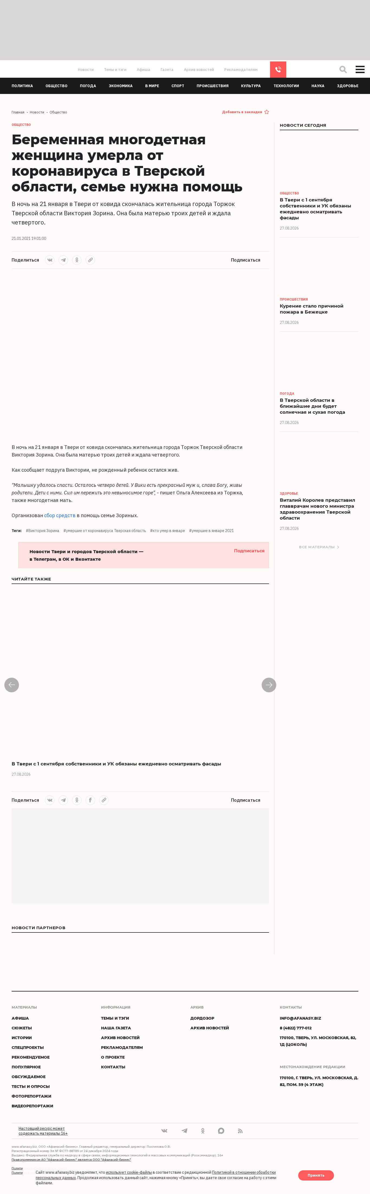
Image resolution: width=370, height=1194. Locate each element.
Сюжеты (22, 1027)
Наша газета (116, 1027)
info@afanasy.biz (300, 1018)
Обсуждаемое (29, 1076)
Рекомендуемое (31, 1057)
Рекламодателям (241, 69)
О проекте (113, 1057)
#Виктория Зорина (42, 530)
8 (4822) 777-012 (278, 69)
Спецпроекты (28, 1047)
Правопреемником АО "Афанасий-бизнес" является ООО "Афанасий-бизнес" (71, 1159)
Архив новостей (199, 69)
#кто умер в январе (167, 530)
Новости (86, 69)
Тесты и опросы (31, 1086)
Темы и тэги (115, 69)
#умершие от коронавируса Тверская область (104, 530)
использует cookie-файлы (129, 1172)
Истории (22, 1037)
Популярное (26, 1066)
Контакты (113, 1066)
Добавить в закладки (242, 112)
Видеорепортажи (32, 1105)
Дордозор (202, 1018)
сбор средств (60, 515)
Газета (167, 69)
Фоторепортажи (31, 1096)
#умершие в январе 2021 (211, 530)
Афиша (143, 69)
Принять (316, 1175)
